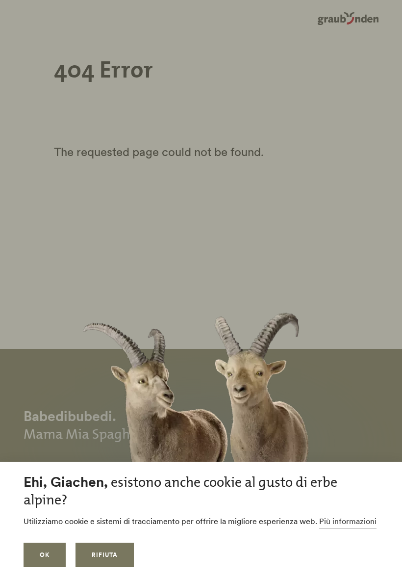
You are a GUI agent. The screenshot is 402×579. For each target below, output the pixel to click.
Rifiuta (105, 554)
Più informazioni (348, 521)
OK (45, 554)
